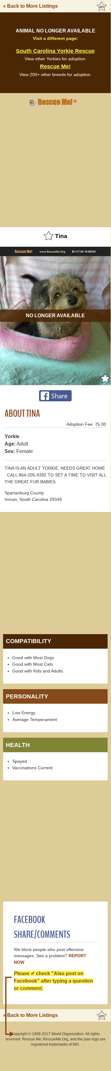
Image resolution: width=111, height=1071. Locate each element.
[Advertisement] (55, 166)
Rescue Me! (55, 66)
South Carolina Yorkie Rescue (55, 51)
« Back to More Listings (30, 6)
